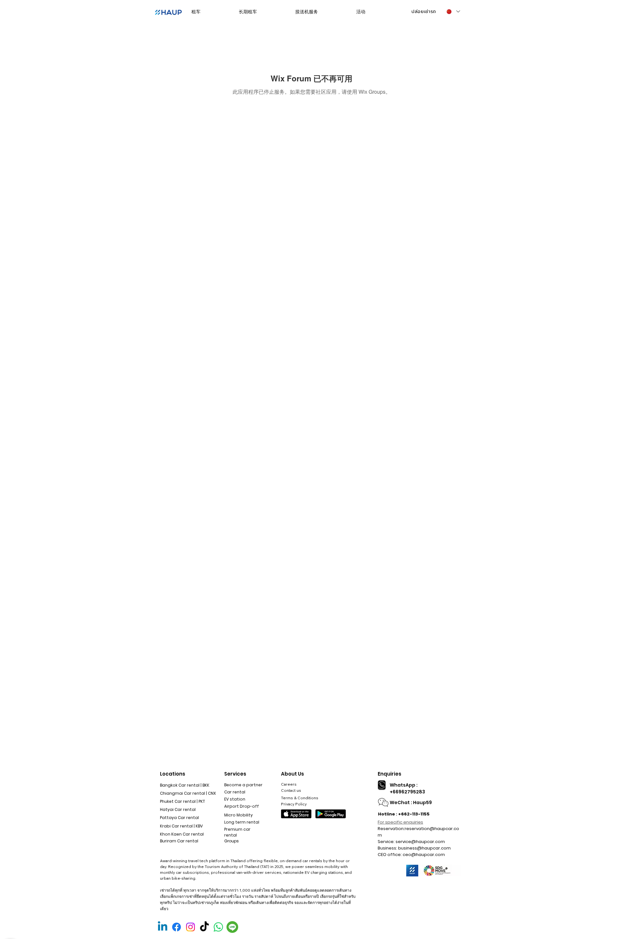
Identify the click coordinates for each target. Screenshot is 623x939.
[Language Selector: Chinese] (453, 11)
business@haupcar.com (424, 848)
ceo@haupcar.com (424, 854)
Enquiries (389, 773)
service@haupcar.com (420, 841)
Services (235, 773)
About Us (292, 773)
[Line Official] (232, 927)
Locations (172, 773)
